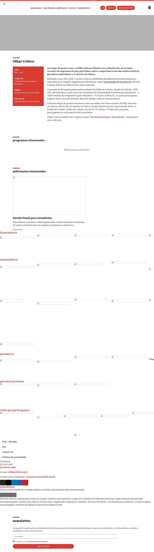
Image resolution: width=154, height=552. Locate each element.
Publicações (62, 8)
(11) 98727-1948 (8, 467)
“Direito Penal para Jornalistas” (107, 116)
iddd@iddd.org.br (18, 471)
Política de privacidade (14, 457)
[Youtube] (25, 482)
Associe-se (111, 8)
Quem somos (36, 8)
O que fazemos (49, 8)
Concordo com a (31, 541)
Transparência (83, 8)
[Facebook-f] (20, 482)
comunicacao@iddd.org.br (40, 476)
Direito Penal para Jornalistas (32, 218)
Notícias (72, 8)
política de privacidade (37, 541)
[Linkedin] (14, 482)
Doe (102, 8)
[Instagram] (3, 482)
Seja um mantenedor (126, 8)
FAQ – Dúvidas (9, 441)
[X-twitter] (8, 482)
